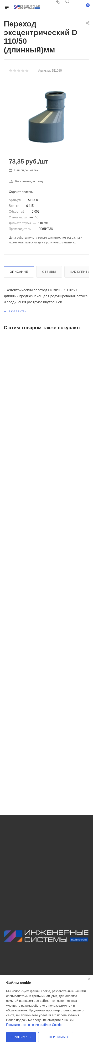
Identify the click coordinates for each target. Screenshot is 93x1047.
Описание (19, 271)
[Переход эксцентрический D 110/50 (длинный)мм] (46, 116)
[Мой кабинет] (76, 3)
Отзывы (49, 271)
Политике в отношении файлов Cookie (34, 1025)
